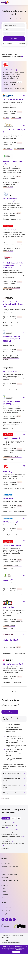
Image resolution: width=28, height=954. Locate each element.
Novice (3, 897)
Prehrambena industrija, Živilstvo (9, 832)
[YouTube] (14, 919)
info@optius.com (6, 914)
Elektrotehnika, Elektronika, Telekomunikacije (11, 836)
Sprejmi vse (16, 952)
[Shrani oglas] (24, 65)
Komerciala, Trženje (5, 841)
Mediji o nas (4, 894)
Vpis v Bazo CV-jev (6, 864)
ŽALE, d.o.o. (6, 219)
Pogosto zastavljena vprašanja (9, 866)
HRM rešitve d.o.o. (8, 88)
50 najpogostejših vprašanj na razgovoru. (11, 718)
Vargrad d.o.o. (6, 595)
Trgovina (3, 827)
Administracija (4, 839)
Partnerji (3, 891)
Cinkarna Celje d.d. (8, 653)
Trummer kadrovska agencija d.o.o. (12, 248)
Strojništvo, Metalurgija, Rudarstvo (9, 834)
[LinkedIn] (2, 919)
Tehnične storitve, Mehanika (7, 825)
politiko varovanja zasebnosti (14, 949)
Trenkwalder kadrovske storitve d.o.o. (12, 323)
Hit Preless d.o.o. (7, 390)
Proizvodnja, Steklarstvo (7, 822)
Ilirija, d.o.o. (6, 117)
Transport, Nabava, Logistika (8, 829)
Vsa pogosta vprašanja (10, 712)
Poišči (15, 38)
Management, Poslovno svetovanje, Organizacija (12, 843)
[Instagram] (10, 919)
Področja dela (6, 818)
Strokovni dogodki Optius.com (9, 874)
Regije (13, 818)
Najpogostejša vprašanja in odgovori (14, 18)
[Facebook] (6, 919)
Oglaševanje (4, 877)
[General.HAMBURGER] (26, 3)
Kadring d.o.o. (6, 682)
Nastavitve (8, 952)
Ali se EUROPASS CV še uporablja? (12, 773)
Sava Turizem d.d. (7, 148)
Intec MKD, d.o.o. (7, 511)
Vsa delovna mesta (19, 88)
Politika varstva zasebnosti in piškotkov (10, 942)
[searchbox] (14, 34)
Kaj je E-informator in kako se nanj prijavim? (12, 779)
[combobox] (14, 29)
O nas (3, 888)
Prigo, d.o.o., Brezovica (9, 625)
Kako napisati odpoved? (9, 793)
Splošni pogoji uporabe (6, 940)
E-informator (4, 861)
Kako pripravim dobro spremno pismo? (11, 786)
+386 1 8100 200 (5, 911)
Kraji (19, 818)
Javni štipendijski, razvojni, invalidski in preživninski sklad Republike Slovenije (12, 357)
